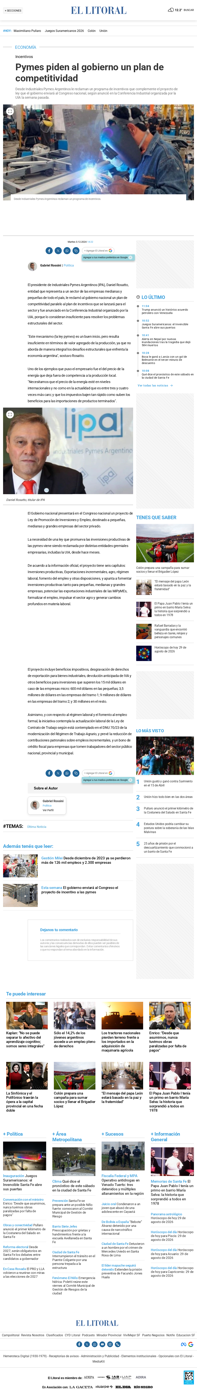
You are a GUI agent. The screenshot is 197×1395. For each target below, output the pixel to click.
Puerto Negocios (153, 1335)
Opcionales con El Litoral (175, 1356)
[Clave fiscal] (189, 1383)
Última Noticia (36, 827)
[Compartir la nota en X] (58, 250)
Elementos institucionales (138, 1356)
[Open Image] (10, 111)
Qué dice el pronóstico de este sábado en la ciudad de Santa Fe (168, 374)
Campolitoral (10, 1335)
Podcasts (88, 1335)
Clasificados (54, 1335)
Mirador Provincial (109, 1335)
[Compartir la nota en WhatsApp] (67, 250)
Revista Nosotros (32, 1335)
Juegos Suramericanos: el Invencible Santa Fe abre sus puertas (165, 324)
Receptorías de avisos (64, 1356)
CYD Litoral (72, 1335)
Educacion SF (185, 1335)
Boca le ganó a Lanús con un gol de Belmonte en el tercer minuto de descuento (164, 357)
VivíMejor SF (131, 1335)
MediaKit (99, 1361)
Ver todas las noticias (153, 385)
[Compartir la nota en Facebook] (49, 250)
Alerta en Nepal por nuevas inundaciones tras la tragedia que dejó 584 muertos (166, 340)
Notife (170, 1335)
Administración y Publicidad (100, 1356)
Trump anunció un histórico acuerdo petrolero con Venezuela (165, 309)
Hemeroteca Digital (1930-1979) (25, 1356)
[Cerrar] (130, 257)
